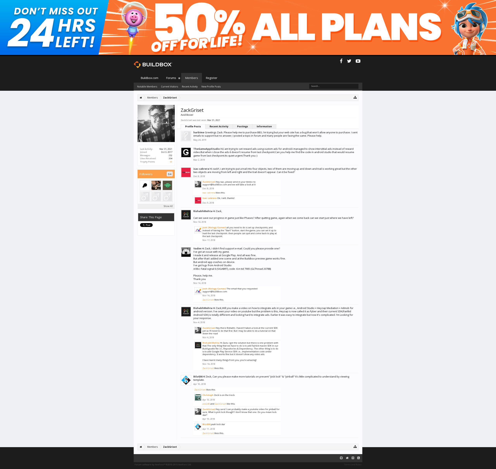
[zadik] (145, 196)
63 (171, 161)
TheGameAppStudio (206, 149)
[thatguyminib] (167, 185)
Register (211, 78)
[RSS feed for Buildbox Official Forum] (358, 458)
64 (169, 174)
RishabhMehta (202, 211)
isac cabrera (201, 168)
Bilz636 (197, 376)
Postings (242, 126)
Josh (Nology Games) (214, 227)
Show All (168, 206)
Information (264, 126)
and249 (206, 403)
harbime (198, 132)
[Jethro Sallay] (156, 196)
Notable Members (147, 86)
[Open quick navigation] (355, 97)
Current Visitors (169, 86)
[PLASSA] (145, 185)
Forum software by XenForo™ (163, 464)
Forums (171, 78)
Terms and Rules (352, 464)
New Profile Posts (211, 86)
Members (191, 78)
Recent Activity (219, 126)
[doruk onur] (156, 185)
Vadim (197, 248)
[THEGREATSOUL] (167, 196)
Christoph (208, 395)
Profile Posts (193, 126)
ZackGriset (208, 181)
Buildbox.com (149, 78)
